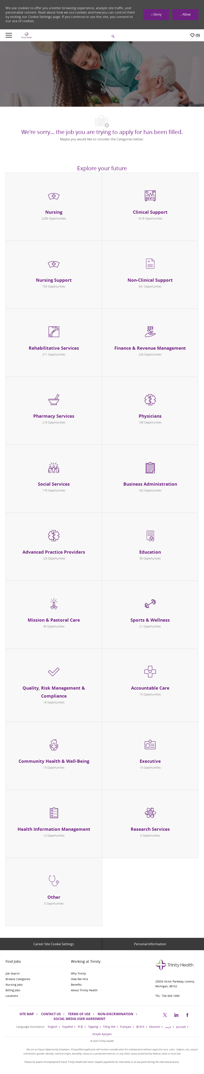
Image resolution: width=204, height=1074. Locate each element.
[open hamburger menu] (9, 35)
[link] (37, 973)
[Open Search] (113, 36)
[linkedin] (176, 1014)
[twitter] (165, 1014)
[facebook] (187, 1014)
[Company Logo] (26, 35)
